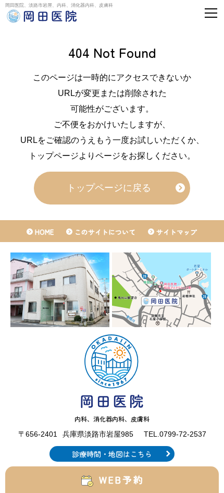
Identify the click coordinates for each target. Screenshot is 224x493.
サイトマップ (176, 232)
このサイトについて (104, 232)
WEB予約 (122, 479)
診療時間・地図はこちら (112, 454)
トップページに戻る (109, 188)
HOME (44, 232)
